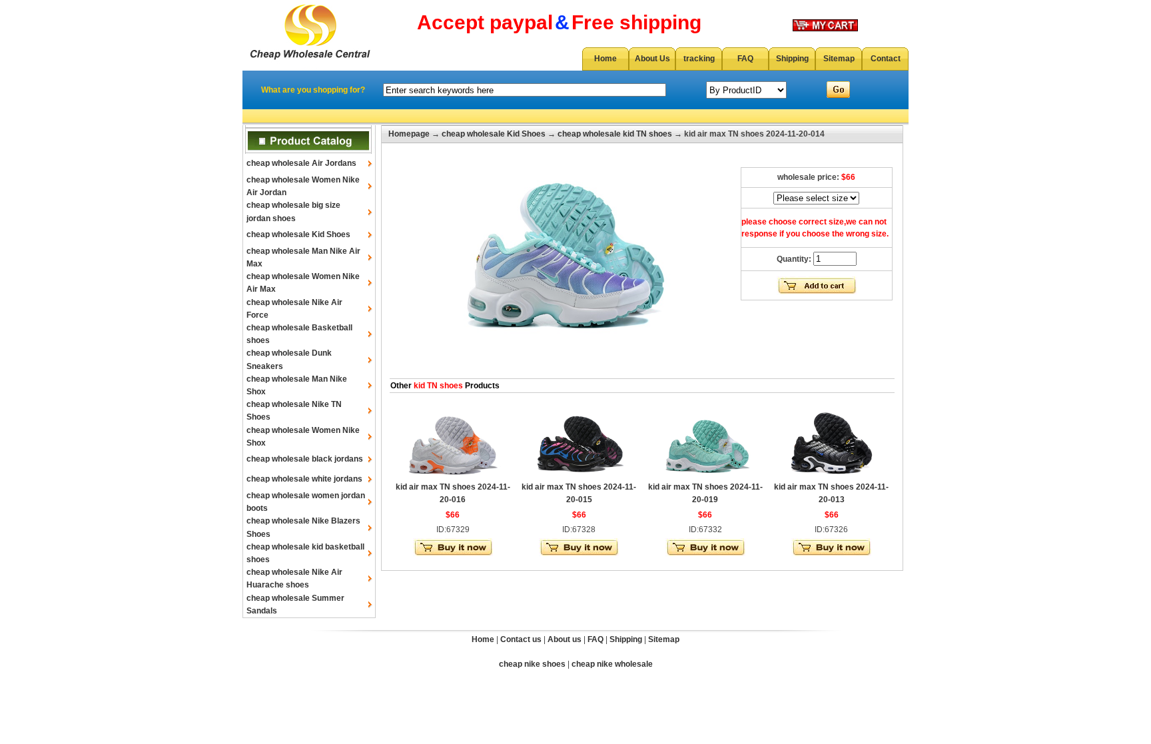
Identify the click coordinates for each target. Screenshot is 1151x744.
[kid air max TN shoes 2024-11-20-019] (705, 475)
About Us (652, 58)
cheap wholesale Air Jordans (301, 163)
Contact (886, 58)
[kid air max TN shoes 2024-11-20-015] (579, 475)
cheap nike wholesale (612, 664)
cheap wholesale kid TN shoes (615, 134)
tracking (699, 58)
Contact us (521, 639)
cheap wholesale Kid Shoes (298, 234)
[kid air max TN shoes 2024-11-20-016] (453, 475)
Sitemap (839, 58)
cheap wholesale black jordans (304, 459)
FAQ (745, 58)
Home (605, 58)
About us (564, 639)
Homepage (409, 134)
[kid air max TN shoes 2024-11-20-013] (831, 475)
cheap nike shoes (532, 664)
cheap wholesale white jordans (304, 479)
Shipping (792, 58)
